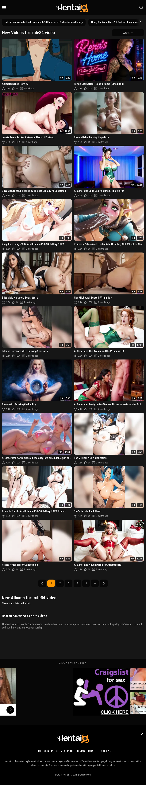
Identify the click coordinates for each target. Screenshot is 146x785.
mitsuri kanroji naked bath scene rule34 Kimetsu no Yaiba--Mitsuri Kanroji (44, 22)
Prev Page (42, 583)
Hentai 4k (67, 774)
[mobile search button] (141, 7)
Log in (58, 751)
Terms (81, 751)
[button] (140, 22)
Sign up (48, 751)
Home (38, 751)
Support (69, 751)
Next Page (104, 583)
